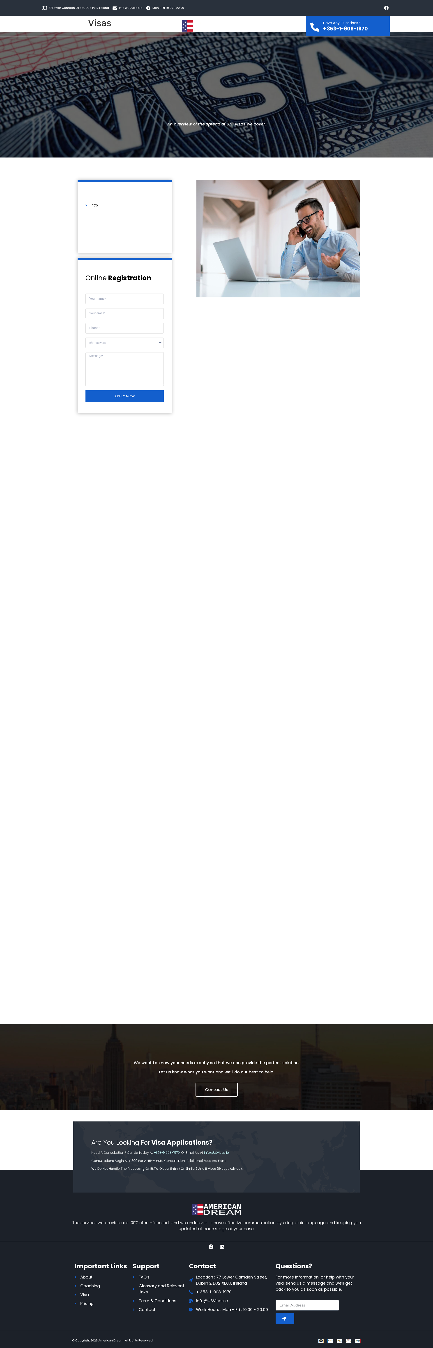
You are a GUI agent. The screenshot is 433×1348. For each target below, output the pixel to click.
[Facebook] (386, 7)
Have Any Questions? (341, 22)
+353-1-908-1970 (167, 1152)
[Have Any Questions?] (314, 26)
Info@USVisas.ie (216, 1152)
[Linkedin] (222, 1247)
